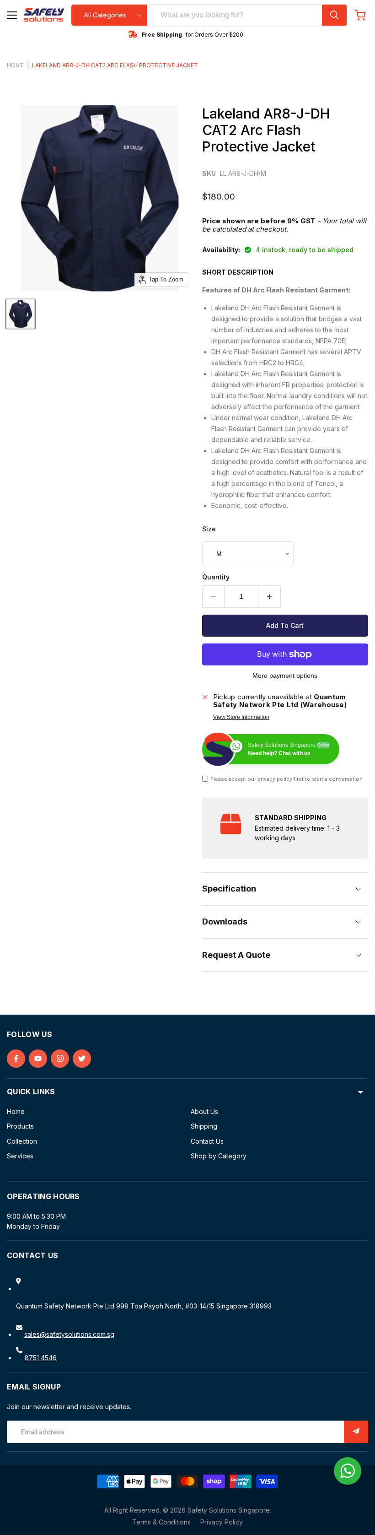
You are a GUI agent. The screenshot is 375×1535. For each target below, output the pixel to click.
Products (20, 1126)
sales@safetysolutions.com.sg (69, 1334)
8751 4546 (41, 1358)
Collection (22, 1141)
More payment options (284, 675)
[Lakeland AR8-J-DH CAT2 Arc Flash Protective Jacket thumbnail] (20, 314)
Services (20, 1156)
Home (15, 65)
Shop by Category (218, 1156)
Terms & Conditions (161, 1522)
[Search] (334, 15)
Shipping (204, 1126)
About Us (204, 1111)
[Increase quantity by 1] (269, 596)
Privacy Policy (221, 1522)
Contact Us (207, 1141)
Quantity (216, 577)
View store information (241, 717)
